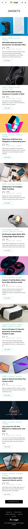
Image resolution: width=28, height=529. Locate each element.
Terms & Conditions (10, 514)
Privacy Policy (18, 512)
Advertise (20, 514)
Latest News (16, 38)
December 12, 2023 (10, 338)
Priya (7, 239)
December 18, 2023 (10, 49)
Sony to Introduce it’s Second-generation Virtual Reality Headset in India (13, 331)
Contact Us (9, 512)
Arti (7, 285)
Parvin (7, 96)
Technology (5, 39)
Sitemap (14, 516)
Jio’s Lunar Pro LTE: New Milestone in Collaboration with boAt (13, 429)
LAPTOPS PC (11, 473)
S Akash (8, 47)
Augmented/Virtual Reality (9, 324)
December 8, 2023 (10, 484)
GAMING (10, 38)
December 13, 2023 (10, 145)
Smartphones (19, 134)
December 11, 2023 (10, 435)
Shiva (7, 144)
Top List (11, 89)
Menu (2, 2)
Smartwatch (12, 231)
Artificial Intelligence (7, 229)
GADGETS (4, 38)
